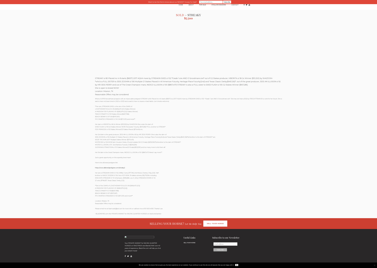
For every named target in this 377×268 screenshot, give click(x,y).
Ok (236, 265)
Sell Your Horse (215, 223)
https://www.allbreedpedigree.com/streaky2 (110, 168)
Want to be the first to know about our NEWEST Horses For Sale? (172, 2)
